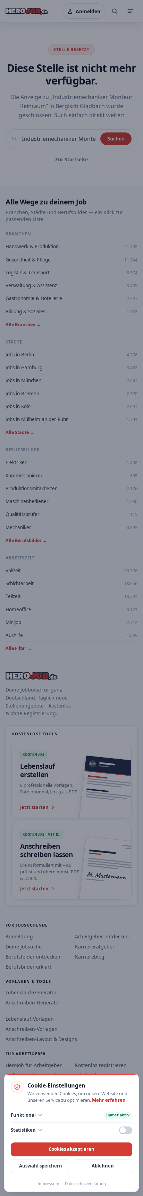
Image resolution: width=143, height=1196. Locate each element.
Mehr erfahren (109, 1100)
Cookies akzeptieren (71, 1149)
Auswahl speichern (40, 1166)
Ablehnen (103, 1166)
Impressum (48, 1183)
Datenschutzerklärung (85, 1183)
